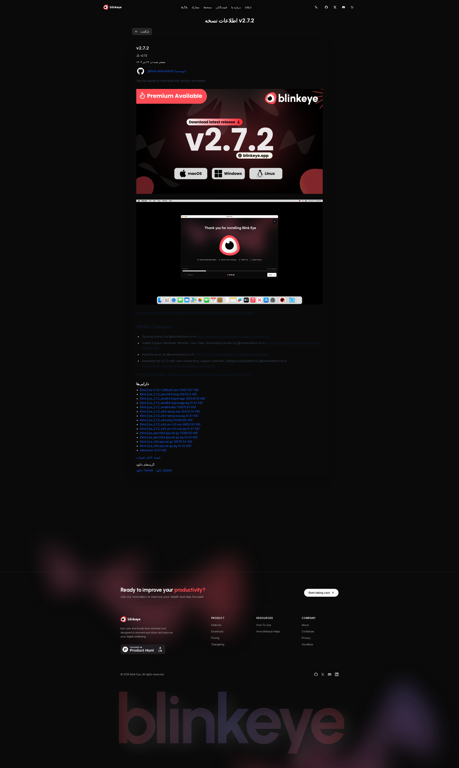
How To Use (263, 624)
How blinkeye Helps (268, 631)
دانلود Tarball (144, 470)
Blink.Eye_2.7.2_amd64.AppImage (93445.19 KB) (172, 398)
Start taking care (319, 592)
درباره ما (236, 7)
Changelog (217, 644)
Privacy (306, 637)
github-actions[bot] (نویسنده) (167, 71)
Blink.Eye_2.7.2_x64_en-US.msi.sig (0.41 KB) (170, 428)
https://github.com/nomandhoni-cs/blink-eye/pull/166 (233, 336)
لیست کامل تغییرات (148, 457)
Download (217, 631)
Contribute (308, 631)
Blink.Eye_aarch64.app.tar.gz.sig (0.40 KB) (169, 437)
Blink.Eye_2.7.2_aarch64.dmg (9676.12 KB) (168, 394)
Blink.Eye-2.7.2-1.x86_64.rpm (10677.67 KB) (169, 390)
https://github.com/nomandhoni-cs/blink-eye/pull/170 (178, 366)
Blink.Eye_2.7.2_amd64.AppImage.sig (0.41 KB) (171, 403)
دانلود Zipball (164, 470)
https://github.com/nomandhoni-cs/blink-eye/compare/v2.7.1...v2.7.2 (205, 374)
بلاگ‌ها (184, 7)
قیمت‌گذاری (221, 7)
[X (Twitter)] (322, 674)
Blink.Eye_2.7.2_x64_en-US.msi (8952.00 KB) (170, 424)
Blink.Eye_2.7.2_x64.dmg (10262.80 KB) (166, 420)
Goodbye (307, 644)
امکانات (248, 7)
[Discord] (329, 674)
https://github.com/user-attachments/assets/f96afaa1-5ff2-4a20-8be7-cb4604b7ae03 (195, 313)
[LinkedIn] (337, 674)
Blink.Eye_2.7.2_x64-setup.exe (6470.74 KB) (170, 411)
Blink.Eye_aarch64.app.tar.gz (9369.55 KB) (169, 433)
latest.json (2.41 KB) (153, 450)
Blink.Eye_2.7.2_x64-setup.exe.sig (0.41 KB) (169, 416)
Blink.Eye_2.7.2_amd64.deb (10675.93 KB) (168, 407)
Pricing (215, 637)
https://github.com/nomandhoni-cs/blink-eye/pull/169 (231, 354)
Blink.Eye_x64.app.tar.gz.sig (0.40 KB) (165, 446)
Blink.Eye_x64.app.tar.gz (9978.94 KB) (166, 441)
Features (216, 624)
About (305, 624)
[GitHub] (316, 674)
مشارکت (195, 7)
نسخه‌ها (208, 7)
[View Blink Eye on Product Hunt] (142, 649)
